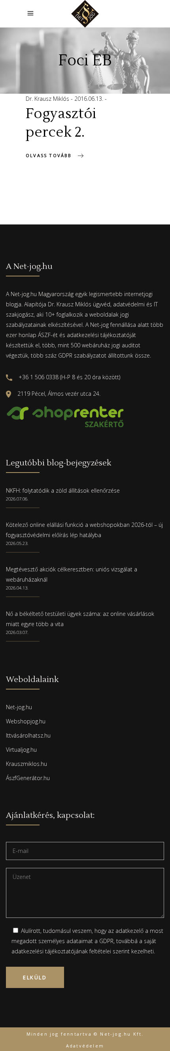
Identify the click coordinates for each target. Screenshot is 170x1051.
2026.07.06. (17, 499)
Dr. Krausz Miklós (48, 98)
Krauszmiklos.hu (26, 763)
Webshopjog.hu (25, 721)
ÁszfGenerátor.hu (28, 778)
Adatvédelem (85, 1046)
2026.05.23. (17, 543)
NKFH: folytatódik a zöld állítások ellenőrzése (63, 490)
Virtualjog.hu (21, 749)
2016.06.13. (89, 98)
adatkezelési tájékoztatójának (49, 951)
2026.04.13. (17, 588)
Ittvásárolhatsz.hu (28, 735)
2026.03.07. (17, 632)
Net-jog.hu (19, 707)
